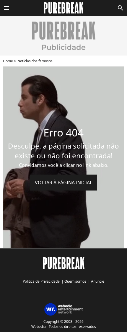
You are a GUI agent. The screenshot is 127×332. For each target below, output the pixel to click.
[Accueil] (64, 8)
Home (8, 61)
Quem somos (75, 281)
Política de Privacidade (41, 281)
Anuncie (97, 281)
